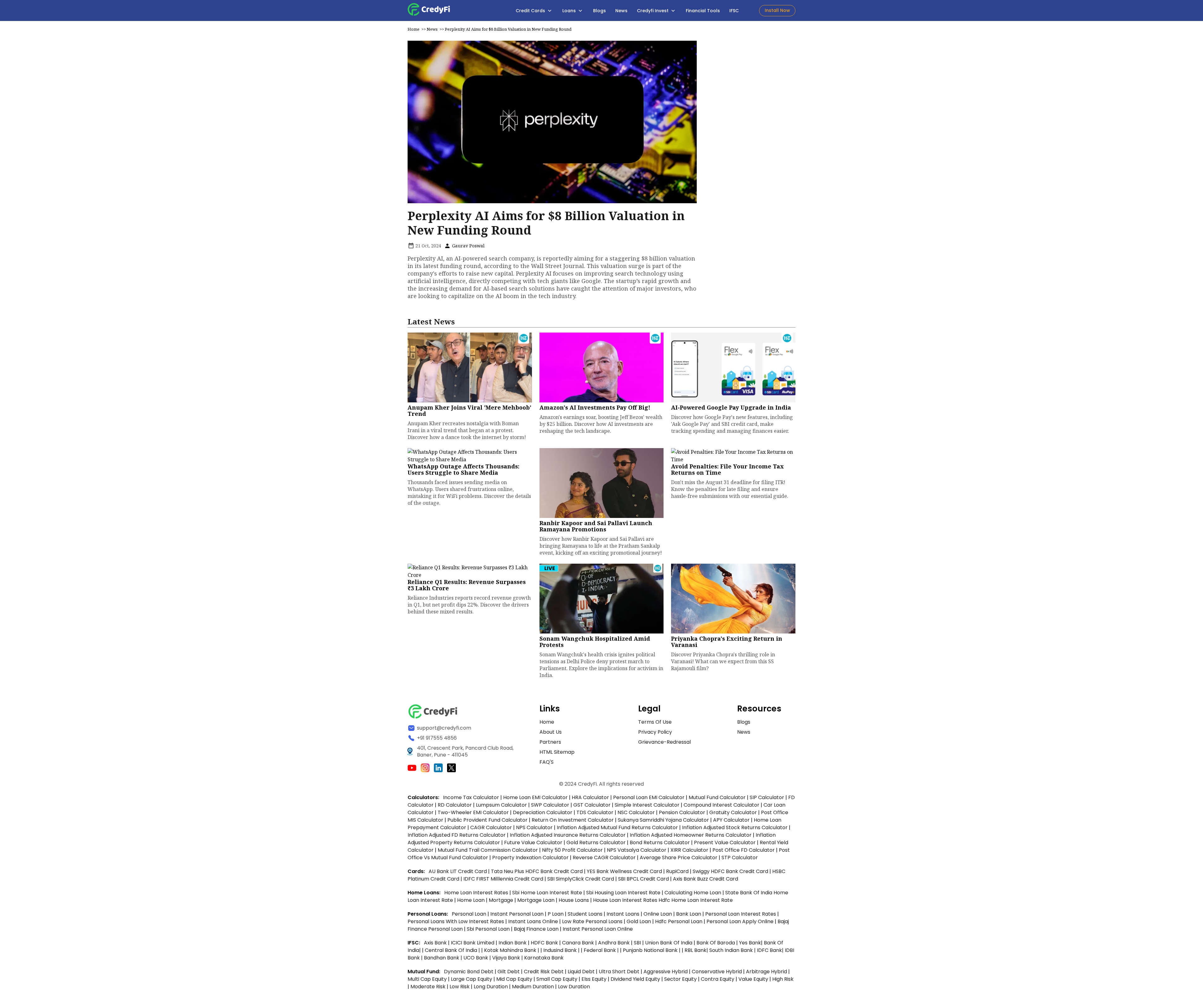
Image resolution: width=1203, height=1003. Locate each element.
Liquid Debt (581, 971)
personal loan (469, 914)
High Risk (783, 979)
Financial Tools (703, 11)
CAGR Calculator (491, 827)
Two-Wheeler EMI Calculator (473, 812)
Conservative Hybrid (717, 971)
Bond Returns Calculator (660, 842)
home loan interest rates (476, 892)
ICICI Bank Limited (473, 942)
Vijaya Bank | (508, 957)
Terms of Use (655, 722)
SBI (637, 942)
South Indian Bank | (733, 950)
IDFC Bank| (771, 950)
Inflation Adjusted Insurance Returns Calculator (568, 835)
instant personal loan (517, 914)
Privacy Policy (655, 732)
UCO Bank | (477, 957)
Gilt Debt (508, 971)
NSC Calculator (636, 812)
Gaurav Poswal (468, 246)
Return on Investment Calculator (573, 820)
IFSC (734, 11)
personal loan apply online (740, 921)
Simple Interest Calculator (647, 805)
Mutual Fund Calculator (717, 797)
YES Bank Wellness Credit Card (624, 871)
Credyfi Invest (653, 11)
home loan (471, 900)
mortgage (501, 900)
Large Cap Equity (471, 979)
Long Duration (491, 986)
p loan (556, 914)
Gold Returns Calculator (596, 842)
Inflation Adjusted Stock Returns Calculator (735, 827)
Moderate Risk (427, 986)
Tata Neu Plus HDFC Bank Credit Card (537, 871)
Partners (550, 742)
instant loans (624, 914)
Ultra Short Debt (619, 971)
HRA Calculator (590, 797)
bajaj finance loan (537, 929)
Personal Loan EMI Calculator (649, 797)
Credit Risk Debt (544, 971)
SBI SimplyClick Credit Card (580, 878)
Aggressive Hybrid (665, 971)
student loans (585, 914)
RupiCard (678, 871)
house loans (574, 900)
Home (413, 29)
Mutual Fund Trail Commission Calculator (488, 850)
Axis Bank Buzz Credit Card (705, 878)
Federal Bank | (602, 950)
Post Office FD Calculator (743, 850)
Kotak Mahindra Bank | (512, 950)
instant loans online (533, 921)
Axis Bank (436, 942)
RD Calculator (455, 805)
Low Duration (574, 986)
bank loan (688, 914)
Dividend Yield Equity (635, 979)
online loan (657, 914)
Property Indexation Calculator (530, 857)
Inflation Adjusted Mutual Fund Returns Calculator (617, 827)
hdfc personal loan (679, 921)
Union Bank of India (669, 942)
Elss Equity (594, 979)
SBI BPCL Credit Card (644, 878)
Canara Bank (578, 942)
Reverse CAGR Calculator (604, 857)
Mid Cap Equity (514, 979)
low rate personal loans (593, 921)
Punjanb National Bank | (652, 950)
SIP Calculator (767, 797)
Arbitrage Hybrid (766, 971)
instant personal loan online (598, 929)
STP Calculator (739, 857)
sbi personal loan (489, 929)
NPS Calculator (534, 827)
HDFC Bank (544, 942)
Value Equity (753, 979)
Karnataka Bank (544, 957)
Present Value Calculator (725, 842)
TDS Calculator (594, 812)
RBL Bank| (697, 950)
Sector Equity (681, 979)
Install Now (777, 10)
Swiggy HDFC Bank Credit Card (730, 871)
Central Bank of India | (453, 950)
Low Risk (460, 986)
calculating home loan (693, 892)
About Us (550, 732)
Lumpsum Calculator (501, 805)
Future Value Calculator (533, 842)
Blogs (599, 11)
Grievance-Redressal (664, 742)
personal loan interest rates (741, 914)
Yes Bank (750, 942)
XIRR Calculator (689, 850)
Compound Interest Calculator (721, 805)
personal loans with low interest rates (456, 921)
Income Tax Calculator (471, 797)
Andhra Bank (614, 942)
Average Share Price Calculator (678, 857)
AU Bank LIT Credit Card (458, 871)
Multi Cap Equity (427, 979)
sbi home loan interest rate (547, 892)
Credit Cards (531, 11)
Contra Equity (717, 979)
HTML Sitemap (557, 752)
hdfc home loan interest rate (696, 900)
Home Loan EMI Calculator (535, 797)
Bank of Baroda (715, 942)
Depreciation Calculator (542, 812)
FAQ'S (546, 762)
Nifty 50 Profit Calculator (572, 850)
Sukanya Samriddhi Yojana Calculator (663, 820)
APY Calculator (731, 820)
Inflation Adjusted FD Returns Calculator (457, 835)
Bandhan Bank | (443, 957)
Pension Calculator (682, 812)
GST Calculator (592, 805)
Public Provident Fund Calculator (487, 820)
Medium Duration (533, 986)
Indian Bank (513, 942)
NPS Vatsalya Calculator (636, 850)
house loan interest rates (626, 900)
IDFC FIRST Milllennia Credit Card (503, 878)
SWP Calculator (550, 805)
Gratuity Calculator (733, 812)
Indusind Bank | (562, 950)
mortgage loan (536, 900)
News (621, 11)
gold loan (639, 921)
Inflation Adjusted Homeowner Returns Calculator (691, 835)
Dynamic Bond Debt (468, 971)
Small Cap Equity (556, 979)
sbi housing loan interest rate (624, 892)
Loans (569, 11)
